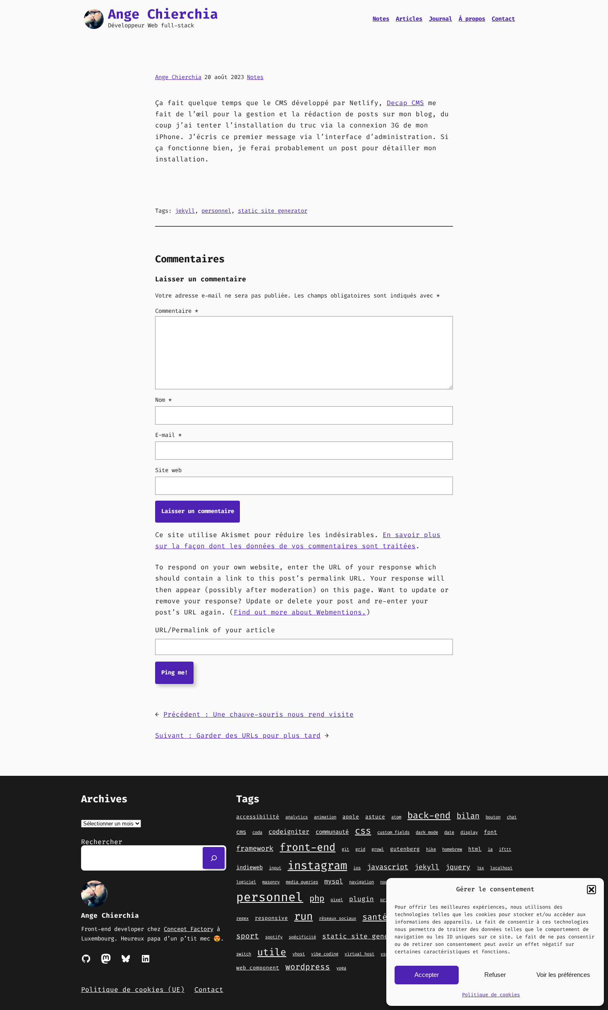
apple (350, 816)
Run (303, 916)
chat (512, 817)
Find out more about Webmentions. (300, 612)
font (490, 831)
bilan (468, 816)
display (469, 832)
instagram (317, 865)
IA (490, 849)
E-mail (168, 435)
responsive (271, 917)
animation (325, 817)
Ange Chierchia (163, 14)
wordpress (307, 967)
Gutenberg (405, 848)
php (316, 898)
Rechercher (101, 841)
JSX (480, 868)
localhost (501, 868)
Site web (168, 470)
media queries (302, 882)
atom (396, 817)
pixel (336, 899)
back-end (428, 815)
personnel (216, 211)
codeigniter (288, 832)
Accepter (426, 974)
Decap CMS (405, 102)
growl (377, 849)
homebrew (452, 849)
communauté (332, 832)
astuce (375, 816)
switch (243, 954)
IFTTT (505, 849)
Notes (255, 77)
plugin (361, 899)
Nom (163, 400)
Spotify (273, 937)
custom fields (393, 832)
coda (257, 832)
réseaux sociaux (337, 918)
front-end (307, 847)
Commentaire (176, 311)
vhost (298, 954)
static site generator (272, 211)
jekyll (185, 211)
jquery (457, 866)
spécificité (302, 937)
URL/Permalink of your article (215, 630)
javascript (387, 867)
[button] (591, 889)
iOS (357, 868)
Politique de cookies (491, 994)
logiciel (246, 882)
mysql (333, 881)
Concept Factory (188, 929)
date (449, 832)
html (474, 848)
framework (254, 848)
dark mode (427, 832)
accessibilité (257, 816)
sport (247, 936)
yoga (341, 968)
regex (242, 918)
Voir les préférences (563, 974)
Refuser (495, 974)
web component (257, 967)
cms (241, 832)
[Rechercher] (214, 858)
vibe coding (324, 954)
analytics (296, 817)
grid (360, 849)
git (345, 849)
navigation (361, 882)
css (363, 831)
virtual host (359, 954)
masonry (271, 882)
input (275, 868)
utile (271, 952)
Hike (431, 849)
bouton (493, 817)
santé (374, 917)
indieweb (249, 867)
